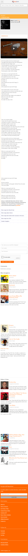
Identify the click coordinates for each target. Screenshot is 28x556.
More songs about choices (7, 212)
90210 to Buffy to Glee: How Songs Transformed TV (16, 435)
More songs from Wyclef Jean (7, 210)
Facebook (3, 530)
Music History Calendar (6, 514)
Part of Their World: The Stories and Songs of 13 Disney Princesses (18, 394)
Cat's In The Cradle (14, 339)
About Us (3, 504)
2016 (18, 20)
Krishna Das (12, 382)
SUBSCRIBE (14, 497)
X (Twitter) (3, 533)
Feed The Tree (4, 348)
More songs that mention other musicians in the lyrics (12, 215)
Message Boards (4, 542)
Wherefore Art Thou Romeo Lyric (18, 458)
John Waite (12, 405)
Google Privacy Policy (5, 510)
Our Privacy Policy (5, 508)
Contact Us (3, 521)
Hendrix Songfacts (5, 221)
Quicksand (12, 285)
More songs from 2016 (6, 218)
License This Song (15, 22)
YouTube (2, 535)
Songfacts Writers (4, 544)
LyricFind (18, 205)
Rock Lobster (12, 275)
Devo (10, 447)
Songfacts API (4, 512)
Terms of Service (4, 506)
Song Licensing (4, 517)
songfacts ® (4, 35)
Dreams (11, 325)
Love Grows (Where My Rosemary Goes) (15, 296)
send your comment (7, 261)
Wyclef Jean (5, 17)
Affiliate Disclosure (5, 519)
